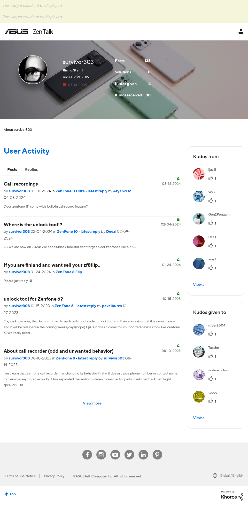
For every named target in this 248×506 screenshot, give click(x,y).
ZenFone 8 (66, 358)
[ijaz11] (206, 178)
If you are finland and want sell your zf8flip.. (52, 265)
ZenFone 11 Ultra (70, 191)
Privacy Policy (54, 476)
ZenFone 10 (67, 231)
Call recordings (21, 184)
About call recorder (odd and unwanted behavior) (59, 351)
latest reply (98, 191)
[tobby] (207, 401)
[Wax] (206, 201)
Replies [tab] (31, 169)
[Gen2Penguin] (213, 223)
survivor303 (20, 191)
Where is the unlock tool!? (33, 225)
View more (92, 403)
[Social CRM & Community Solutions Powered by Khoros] (232, 495)
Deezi (111, 231)
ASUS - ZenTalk (29, 31)
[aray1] (206, 268)
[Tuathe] (208, 356)
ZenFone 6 (64, 306)
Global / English (231, 476)
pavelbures (112, 306)
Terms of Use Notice (20, 476)
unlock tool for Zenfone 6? (33, 299)
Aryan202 (122, 191)
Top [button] (12, 494)
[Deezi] (207, 245)
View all (199, 284)
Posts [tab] (12, 169)
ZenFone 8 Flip (68, 272)
